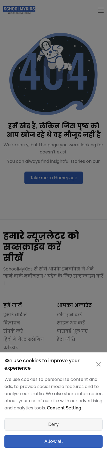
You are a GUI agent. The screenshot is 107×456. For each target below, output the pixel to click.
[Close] (98, 364)
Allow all (53, 441)
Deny (53, 424)
